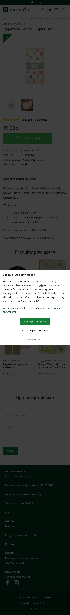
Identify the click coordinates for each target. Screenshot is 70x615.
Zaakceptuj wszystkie (35, 321)
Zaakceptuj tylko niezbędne (35, 330)
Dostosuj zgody (35, 339)
